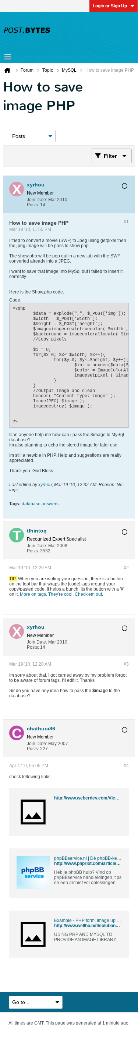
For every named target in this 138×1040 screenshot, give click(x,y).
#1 (126, 221)
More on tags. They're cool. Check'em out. (61, 594)
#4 (126, 765)
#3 (126, 664)
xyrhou (45, 484)
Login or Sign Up (110, 5)
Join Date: (37, 199)
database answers (40, 503)
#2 (126, 567)
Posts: (33, 204)
